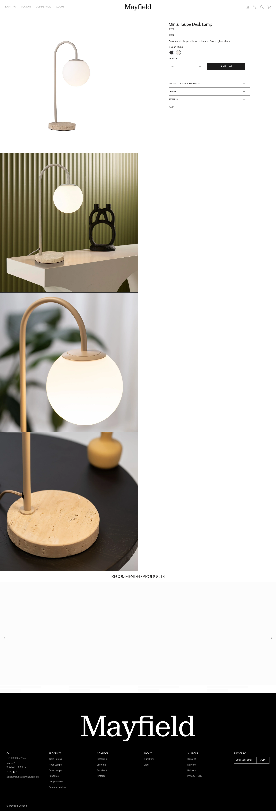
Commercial (43, 7)
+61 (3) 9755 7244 (16, 758)
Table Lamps (55, 759)
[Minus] (172, 66)
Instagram (102, 759)
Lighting (10, 7)
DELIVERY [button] (173, 91)
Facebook (102, 771)
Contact (191, 759)
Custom (26, 7)
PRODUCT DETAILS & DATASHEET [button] (184, 83)
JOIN (262, 760)
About (60, 7)
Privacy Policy (194, 776)
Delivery (191, 765)
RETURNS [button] (173, 99)
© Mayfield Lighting (17, 806)
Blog (146, 765)
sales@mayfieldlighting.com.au (23, 777)
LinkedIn (101, 765)
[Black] (171, 52)
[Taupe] (178, 52)
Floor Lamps (55, 765)
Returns (191, 771)
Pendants (54, 776)
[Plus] (200, 66)
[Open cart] (269, 7)
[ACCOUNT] (247, 7)
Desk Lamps (55, 771)
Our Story (149, 759)
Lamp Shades (56, 782)
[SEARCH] (261, 7)
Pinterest (101, 776)
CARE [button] (171, 107)
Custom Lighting (57, 787)
